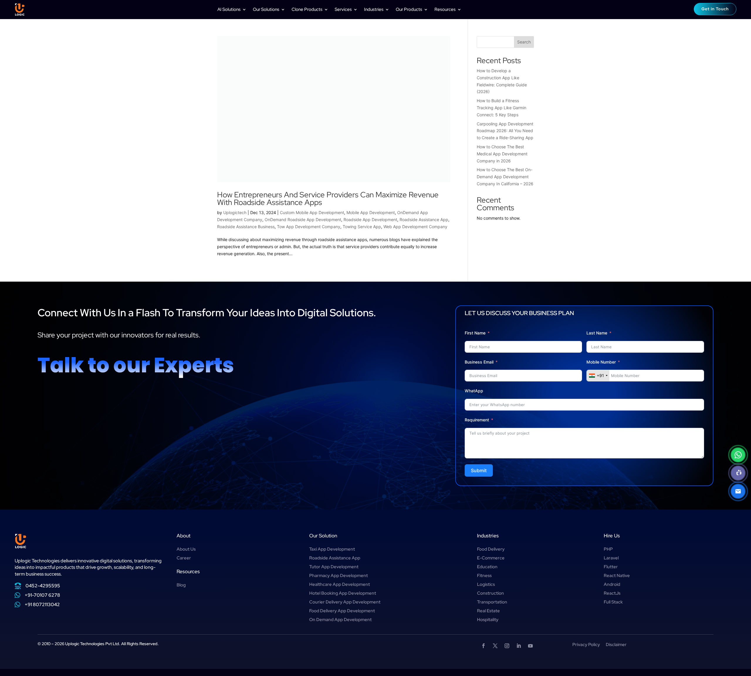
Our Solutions (266, 9)
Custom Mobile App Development (312, 212)
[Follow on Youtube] (530, 645)
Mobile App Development (370, 212)
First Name (475, 332)
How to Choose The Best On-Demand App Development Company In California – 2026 (505, 176)
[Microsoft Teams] (738, 473)
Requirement (477, 419)
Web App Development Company (415, 226)
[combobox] (598, 375)
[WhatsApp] (738, 455)
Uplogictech (234, 212)
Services (343, 9)
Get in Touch (715, 8)
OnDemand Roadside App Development (303, 219)
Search (524, 41)
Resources (445, 9)
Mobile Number (601, 361)
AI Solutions (229, 9)
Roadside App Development (370, 219)
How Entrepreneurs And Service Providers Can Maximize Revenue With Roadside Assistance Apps (328, 198)
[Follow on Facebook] (483, 645)
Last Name (596, 332)
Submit (479, 470)
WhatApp (474, 390)
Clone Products (307, 9)
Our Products (409, 9)
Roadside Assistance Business (246, 226)
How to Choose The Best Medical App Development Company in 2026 (502, 153)
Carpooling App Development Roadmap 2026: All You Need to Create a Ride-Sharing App (505, 130)
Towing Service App (362, 226)
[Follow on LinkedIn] (518, 645)
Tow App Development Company (308, 226)
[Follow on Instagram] (507, 645)
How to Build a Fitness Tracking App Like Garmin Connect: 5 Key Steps (501, 107)
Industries (373, 9)
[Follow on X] (495, 645)
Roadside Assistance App (424, 219)
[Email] (738, 491)
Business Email (479, 361)
